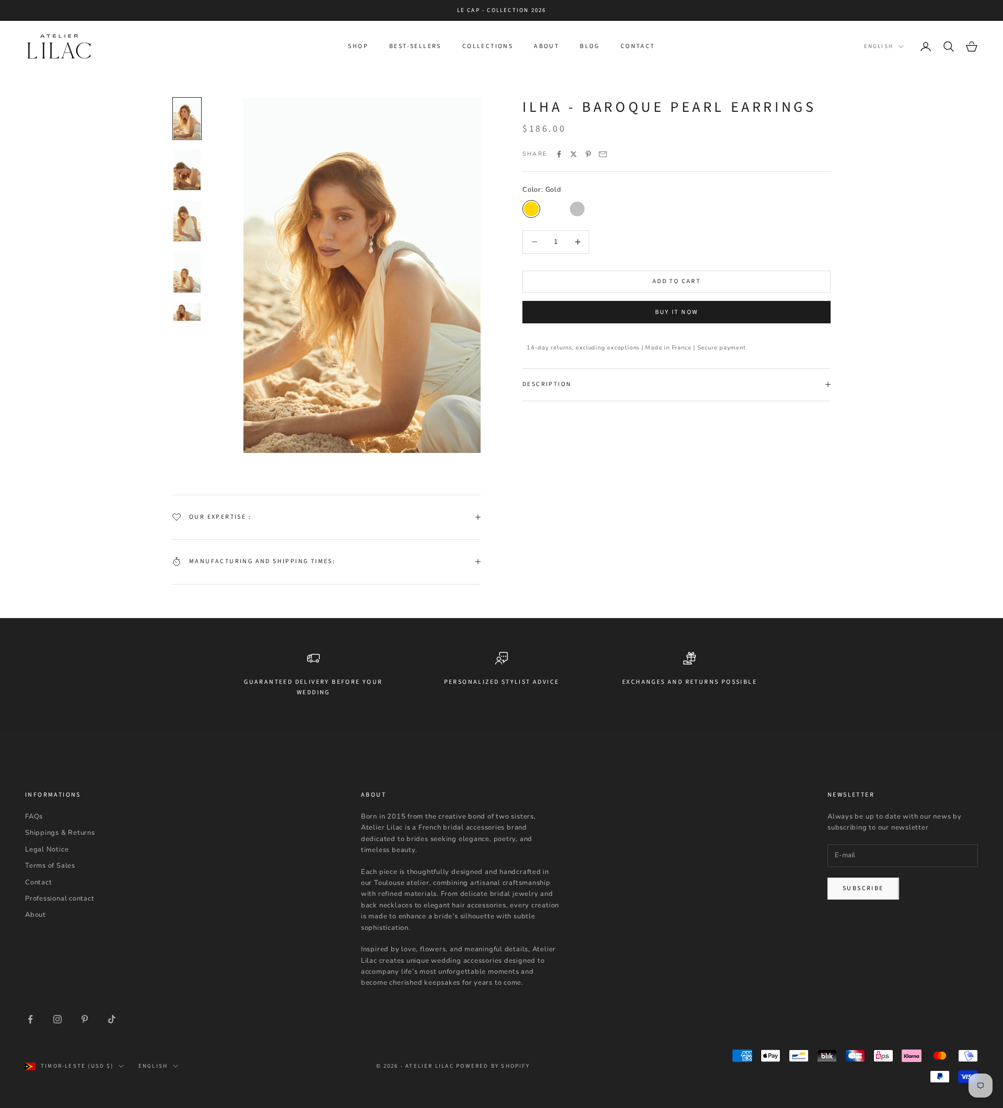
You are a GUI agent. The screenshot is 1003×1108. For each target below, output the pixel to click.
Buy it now (676, 312)
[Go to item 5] (187, 312)
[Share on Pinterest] (588, 154)
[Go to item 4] (187, 272)
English (878, 46)
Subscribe (863, 888)
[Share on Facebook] (559, 154)
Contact (638, 46)
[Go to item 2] (187, 169)
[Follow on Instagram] (57, 1019)
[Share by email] (603, 154)
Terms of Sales (50, 865)
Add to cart (676, 281)
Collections (487, 46)
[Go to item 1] (187, 118)
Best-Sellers (415, 46)
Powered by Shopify (493, 1066)
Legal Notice (46, 849)
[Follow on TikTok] (112, 1019)
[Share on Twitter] (573, 154)
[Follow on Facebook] (30, 1019)
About (546, 46)
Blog (590, 46)
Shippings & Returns (60, 832)
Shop (358, 46)
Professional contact (60, 898)
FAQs (34, 816)
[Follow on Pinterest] (84, 1019)
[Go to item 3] (187, 221)
